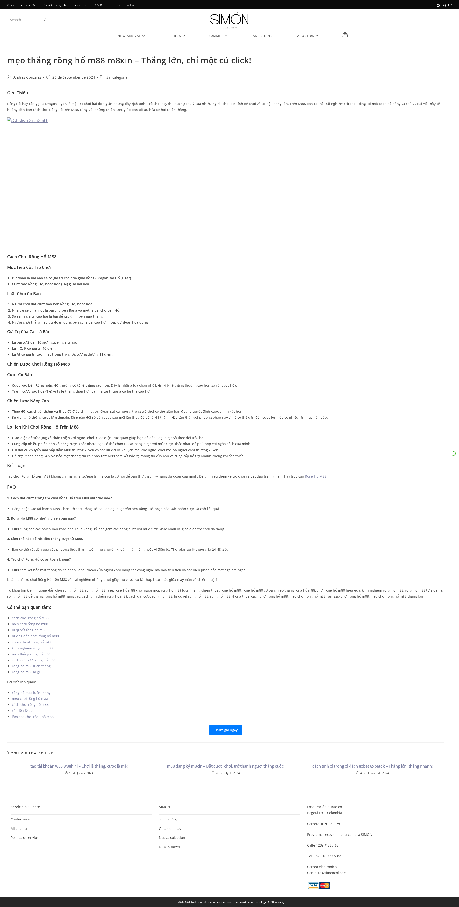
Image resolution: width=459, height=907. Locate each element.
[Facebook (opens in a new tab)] (438, 5)
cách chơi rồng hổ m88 (30, 618)
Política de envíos (24, 837)
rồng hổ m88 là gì (26, 672)
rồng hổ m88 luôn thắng (31, 666)
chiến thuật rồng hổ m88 (32, 642)
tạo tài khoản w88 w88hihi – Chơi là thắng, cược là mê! (79, 766)
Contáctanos (21, 819)
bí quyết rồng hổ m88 (29, 630)
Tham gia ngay (226, 730)
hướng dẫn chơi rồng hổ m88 (35, 636)
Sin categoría (116, 77)
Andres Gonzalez (27, 77)
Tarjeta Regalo (170, 819)
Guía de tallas (170, 828)
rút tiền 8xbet (23, 710)
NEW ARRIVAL (170, 846)
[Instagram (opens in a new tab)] (444, 5)
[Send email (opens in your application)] (449, 5)
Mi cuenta (19, 828)
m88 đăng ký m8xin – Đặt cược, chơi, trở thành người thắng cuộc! (225, 766)
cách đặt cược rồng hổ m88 (33, 660)
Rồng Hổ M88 (315, 476)
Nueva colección (172, 837)
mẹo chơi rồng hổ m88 (30, 624)
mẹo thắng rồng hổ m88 (31, 654)
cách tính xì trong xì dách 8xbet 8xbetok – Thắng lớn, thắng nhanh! (372, 766)
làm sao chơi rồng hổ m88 (33, 717)
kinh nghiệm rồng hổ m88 (32, 648)
